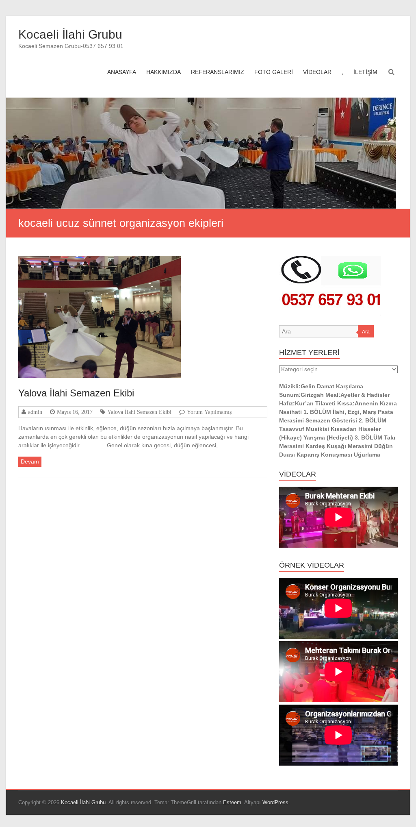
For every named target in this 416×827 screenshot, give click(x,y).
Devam (30, 461)
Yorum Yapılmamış (209, 412)
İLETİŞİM (365, 72)
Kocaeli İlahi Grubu (70, 34)
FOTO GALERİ (273, 72)
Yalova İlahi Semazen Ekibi (76, 392)
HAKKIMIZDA (163, 72)
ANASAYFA (121, 72)
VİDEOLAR (317, 72)
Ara (366, 332)
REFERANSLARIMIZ (217, 72)
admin (35, 412)
